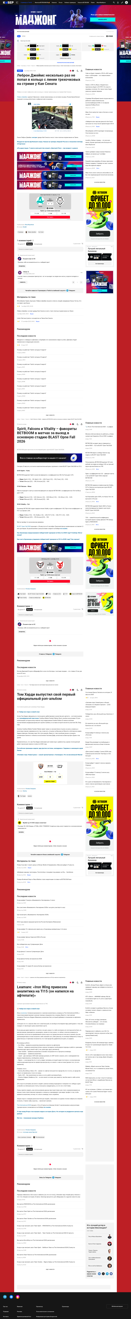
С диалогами (76, 243)
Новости (33, 65)
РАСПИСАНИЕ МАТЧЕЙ (23, 31)
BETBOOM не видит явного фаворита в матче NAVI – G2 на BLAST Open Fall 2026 (98, 444)
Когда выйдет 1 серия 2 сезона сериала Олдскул (97, 764)
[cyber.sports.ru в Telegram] (5, 1316)
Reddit (25, 227)
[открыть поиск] (114, 2)
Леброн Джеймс (22, 97)
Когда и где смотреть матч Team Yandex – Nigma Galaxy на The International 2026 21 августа (46, 1302)
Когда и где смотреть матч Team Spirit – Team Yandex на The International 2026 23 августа (45, 1273)
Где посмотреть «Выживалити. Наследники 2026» (33, 914)
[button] (81, 273)
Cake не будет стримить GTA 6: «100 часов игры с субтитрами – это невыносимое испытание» (98, 75)
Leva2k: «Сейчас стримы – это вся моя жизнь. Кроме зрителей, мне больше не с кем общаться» (98, 142)
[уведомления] (118, 2)
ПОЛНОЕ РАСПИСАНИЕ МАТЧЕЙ (65, 62)
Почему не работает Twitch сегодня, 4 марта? (31, 400)
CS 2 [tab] (19, 36)
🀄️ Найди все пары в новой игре (28, 712)
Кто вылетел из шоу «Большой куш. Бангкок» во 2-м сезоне (96, 724)
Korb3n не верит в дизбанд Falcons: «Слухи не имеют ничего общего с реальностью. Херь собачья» (99, 1010)
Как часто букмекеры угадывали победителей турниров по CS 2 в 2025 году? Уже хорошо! (48, 539)
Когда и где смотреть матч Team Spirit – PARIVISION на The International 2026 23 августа (45, 1266)
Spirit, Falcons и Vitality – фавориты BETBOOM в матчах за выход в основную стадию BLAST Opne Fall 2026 (55, 419)
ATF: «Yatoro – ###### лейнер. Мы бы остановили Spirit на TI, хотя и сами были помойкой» (98, 999)
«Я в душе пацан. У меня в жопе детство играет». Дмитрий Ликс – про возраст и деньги (47, 148)
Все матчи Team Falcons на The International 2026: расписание (36, 1295)
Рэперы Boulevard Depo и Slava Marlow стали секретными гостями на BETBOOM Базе (44, 879)
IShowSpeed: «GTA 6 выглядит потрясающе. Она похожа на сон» (99, 132)
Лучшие (29, 244)
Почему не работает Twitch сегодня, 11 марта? (31, 350)
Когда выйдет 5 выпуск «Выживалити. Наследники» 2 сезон (36, 900)
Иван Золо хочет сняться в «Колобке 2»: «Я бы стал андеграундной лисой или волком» (99, 174)
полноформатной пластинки (29, 718)
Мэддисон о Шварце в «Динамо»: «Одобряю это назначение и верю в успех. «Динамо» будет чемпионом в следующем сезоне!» (47, 341)
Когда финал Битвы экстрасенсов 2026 (29, 959)
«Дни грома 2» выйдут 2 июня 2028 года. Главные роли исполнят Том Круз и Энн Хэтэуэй (98, 754)
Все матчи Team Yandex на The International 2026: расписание (36, 1259)
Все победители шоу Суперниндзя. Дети (30, 944)
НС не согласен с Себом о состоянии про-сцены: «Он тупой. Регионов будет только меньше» (99, 1091)
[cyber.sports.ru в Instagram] (18, 1316)
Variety (25, 791)
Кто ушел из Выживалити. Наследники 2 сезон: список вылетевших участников (98, 783)
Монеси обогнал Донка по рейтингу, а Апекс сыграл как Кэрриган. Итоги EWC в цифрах (99, 435)
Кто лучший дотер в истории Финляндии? (97, 1168)
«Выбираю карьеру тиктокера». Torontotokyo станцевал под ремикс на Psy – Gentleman (45, 872)
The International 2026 (24, 1105)
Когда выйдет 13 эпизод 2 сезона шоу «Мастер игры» (97, 773)
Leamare (23, 1013)
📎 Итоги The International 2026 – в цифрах (99, 427)
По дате (20, 244)
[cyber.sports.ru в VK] (12, 1316)
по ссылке (63, 528)
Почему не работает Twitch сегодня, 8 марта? (31, 371)
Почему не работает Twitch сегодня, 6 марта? (31, 386)
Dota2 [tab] (23, 36)
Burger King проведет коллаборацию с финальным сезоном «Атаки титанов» (97, 743)
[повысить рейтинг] (73, 282)
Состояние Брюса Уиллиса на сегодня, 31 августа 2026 (98, 693)
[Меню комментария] (81, 273)
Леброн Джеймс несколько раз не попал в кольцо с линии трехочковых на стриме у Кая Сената (58, 65)
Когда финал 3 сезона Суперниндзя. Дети (30, 951)
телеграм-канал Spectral (30, 1154)
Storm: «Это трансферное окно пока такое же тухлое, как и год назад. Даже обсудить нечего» (99, 1057)
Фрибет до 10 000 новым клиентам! (34, 823)
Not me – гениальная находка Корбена (30, 1118)
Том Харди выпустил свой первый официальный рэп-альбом (43, 684)
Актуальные (38, 244)
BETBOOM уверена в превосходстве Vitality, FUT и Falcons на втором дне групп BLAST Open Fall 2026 (99, 487)
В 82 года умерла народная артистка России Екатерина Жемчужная (39, 922)
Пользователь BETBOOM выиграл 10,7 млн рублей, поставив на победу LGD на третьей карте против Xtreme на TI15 (99, 464)
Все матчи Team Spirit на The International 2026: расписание (36, 1251)
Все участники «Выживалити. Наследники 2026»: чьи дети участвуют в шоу (41, 907)
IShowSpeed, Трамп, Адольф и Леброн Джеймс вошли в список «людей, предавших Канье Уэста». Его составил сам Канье (49, 302)
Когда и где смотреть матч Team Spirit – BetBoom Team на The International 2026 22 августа (46, 1288)
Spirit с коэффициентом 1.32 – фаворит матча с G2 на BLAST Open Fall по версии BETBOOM (99, 476)
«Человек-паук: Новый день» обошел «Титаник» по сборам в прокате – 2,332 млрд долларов (97, 705)
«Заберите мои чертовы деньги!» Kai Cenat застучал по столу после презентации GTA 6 (99, 122)
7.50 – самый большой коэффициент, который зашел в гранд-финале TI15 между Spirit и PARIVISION (99, 520)
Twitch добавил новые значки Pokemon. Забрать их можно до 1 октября (98, 153)
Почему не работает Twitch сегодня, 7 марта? (31, 379)
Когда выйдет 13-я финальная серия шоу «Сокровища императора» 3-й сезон (42, 929)
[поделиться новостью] (81, 71)
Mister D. (26, 272)
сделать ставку (50, 781)
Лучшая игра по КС (29, 259)
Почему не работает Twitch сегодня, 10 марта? (32, 357)
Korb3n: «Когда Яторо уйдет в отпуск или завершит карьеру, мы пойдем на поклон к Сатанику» (99, 987)
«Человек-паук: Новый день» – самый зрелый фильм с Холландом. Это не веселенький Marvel (49, 755)
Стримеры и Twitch (25, 65)
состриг (34, 137)
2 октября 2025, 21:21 (28, 273)
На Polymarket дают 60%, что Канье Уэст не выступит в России (99, 498)
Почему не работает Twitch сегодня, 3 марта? (31, 408)
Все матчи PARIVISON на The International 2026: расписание (36, 1244)
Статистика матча (65, 58)
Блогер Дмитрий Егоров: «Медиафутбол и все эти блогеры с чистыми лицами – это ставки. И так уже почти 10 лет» (49, 672)
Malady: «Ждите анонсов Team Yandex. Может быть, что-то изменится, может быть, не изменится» (99, 1068)
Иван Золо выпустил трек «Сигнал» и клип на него (99, 113)
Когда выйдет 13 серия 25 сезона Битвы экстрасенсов (34, 966)
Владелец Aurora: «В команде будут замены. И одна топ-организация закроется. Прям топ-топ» (99, 1045)
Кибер (18, 65)
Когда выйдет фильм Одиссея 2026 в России (31, 937)
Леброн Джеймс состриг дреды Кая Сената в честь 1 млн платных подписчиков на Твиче (45, 311)
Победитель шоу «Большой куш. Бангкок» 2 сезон (99, 715)
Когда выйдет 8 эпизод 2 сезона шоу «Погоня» (97, 734)
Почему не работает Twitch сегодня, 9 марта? (31, 364)
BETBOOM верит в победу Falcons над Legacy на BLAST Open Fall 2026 (97, 454)
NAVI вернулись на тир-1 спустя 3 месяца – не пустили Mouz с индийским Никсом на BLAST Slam (99, 1080)
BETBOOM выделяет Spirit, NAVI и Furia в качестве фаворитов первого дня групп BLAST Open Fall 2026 (98, 508)
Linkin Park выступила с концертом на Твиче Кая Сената (35, 318)
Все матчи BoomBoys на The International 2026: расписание (36, 1280)
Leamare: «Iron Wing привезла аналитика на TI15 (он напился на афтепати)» (47, 977)
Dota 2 (22, 977)
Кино (22, 684)
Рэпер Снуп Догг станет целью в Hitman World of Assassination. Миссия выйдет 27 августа (45, 865)
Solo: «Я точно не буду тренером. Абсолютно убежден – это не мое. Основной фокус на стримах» (96, 1022)
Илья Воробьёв (29, 224)
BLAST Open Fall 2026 (24, 526)
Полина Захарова (31, 589)
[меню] (17, 2)
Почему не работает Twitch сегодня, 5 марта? (31, 393)
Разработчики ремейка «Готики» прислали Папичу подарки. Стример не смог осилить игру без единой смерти (99, 163)
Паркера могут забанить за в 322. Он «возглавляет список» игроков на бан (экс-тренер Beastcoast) (99, 1033)
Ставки (22, 419)
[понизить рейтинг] (81, 282)
